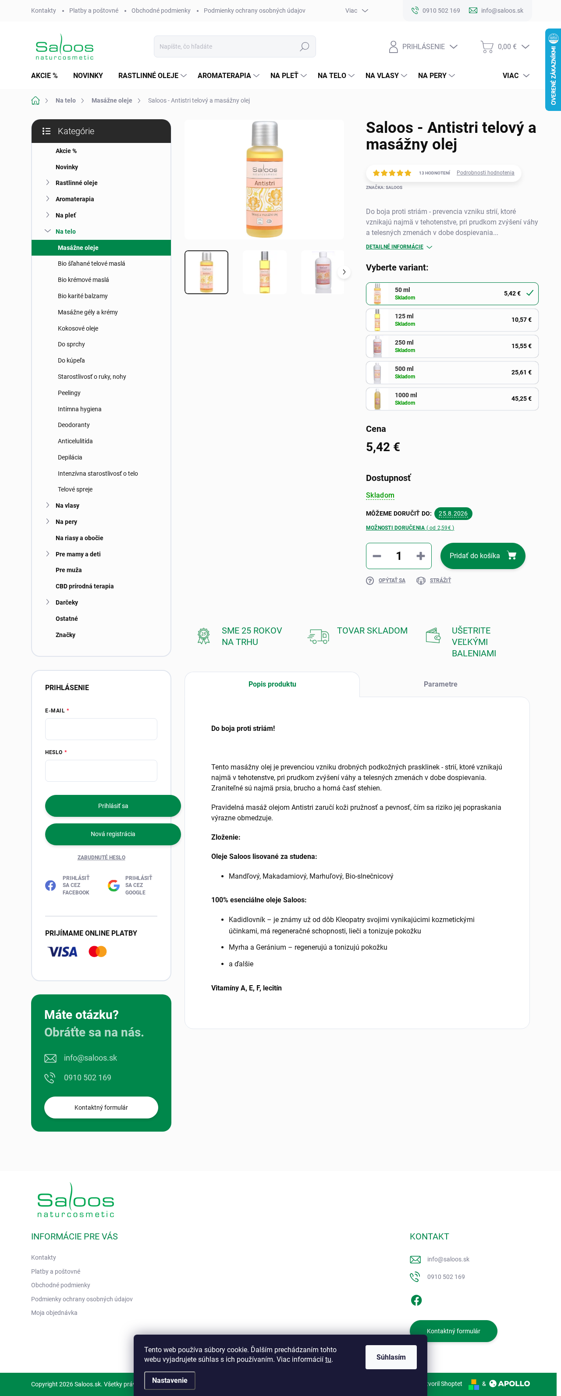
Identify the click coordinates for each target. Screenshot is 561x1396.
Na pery (66, 521)
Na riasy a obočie (79, 537)
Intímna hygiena (80, 409)
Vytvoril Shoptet (440, 1383)
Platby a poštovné (93, 10)
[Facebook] (416, 1298)
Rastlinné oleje (77, 182)
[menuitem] (47, 76)
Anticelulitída (75, 441)
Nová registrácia (113, 833)
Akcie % (66, 150)
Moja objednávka (54, 1312)
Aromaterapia (75, 199)
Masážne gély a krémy (88, 312)
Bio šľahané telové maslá (91, 263)
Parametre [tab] (441, 684)
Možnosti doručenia (410, 528)
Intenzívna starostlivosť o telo (98, 473)
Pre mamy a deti (78, 554)
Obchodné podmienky (161, 10)
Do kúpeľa (71, 360)
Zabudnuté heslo (101, 858)
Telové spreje (75, 489)
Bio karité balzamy (83, 295)
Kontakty (43, 10)
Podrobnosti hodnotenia (486, 173)
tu (328, 1359)
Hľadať (304, 46)
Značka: (384, 187)
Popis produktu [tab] (272, 684)
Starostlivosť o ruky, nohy (92, 376)
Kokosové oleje (78, 328)
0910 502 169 (87, 1077)
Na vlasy (67, 505)
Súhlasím (391, 1357)
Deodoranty (74, 424)
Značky (65, 634)
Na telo (66, 231)
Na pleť (66, 215)
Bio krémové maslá (83, 279)
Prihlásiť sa (113, 805)
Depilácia (70, 457)
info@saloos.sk (90, 1057)
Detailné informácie (394, 247)
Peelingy (69, 392)
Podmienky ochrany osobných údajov (254, 10)
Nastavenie (170, 1380)
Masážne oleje (78, 247)
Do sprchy (71, 344)
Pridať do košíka (475, 556)
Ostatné (67, 618)
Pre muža (69, 569)
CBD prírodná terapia (85, 586)
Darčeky (67, 602)
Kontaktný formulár (101, 1107)
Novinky (67, 167)
